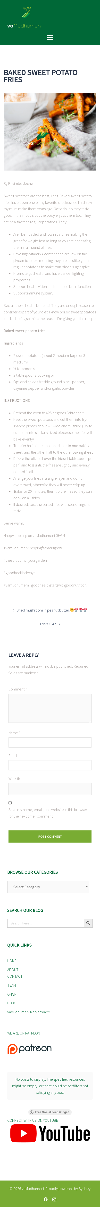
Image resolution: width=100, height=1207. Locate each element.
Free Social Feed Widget (52, 1112)
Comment (17, 689)
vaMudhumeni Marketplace (28, 1011)
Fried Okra (48, 623)
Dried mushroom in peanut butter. (43, 610)
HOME (12, 960)
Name (14, 732)
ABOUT (12, 969)
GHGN (12, 994)
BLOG (11, 1002)
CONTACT (15, 976)
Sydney (85, 1188)
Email (14, 755)
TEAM (11, 985)
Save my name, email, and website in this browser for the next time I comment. (47, 813)
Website (14, 778)
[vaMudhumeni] (50, 17)
